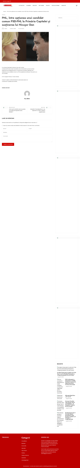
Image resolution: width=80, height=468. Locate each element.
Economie (28, 5)
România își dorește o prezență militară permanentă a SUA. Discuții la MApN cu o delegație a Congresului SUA (70, 416)
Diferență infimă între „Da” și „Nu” (70, 396)
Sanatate (63, 5)
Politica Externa (55, 5)
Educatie (35, 5)
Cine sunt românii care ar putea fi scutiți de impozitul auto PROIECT (17, 110)
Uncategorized (25, 460)
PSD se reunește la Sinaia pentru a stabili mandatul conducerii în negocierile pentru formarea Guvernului (70, 382)
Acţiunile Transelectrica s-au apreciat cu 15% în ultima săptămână (37, 110)
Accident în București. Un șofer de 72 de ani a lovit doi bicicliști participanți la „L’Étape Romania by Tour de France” (66, 374)
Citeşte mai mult (6, 87)
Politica (48, 5)
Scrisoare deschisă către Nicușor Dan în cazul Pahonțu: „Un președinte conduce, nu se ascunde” (70, 403)
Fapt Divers (41, 5)
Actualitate (21, 5)
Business (23, 443)
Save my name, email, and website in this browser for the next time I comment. (21, 125)
